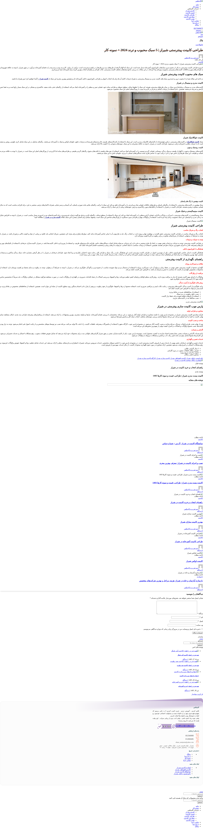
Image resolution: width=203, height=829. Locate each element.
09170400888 (189, 735)
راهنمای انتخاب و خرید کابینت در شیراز (187, 502)
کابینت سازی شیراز (163, 358)
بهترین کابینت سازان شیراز (191, 522)
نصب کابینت (190, 19)
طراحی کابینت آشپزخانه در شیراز (189, 541)
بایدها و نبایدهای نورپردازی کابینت (189, 676)
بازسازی (200, 577)
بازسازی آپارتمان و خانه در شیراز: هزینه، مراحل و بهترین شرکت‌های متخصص (171, 581)
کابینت (198, 45)
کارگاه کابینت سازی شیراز (146, 358)
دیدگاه (200, 613)
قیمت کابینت (190, 13)
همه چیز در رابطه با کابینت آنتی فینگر (188, 655)
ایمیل (200, 621)
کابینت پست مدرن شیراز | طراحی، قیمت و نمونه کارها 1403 (178, 483)
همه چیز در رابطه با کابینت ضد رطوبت (188, 665)
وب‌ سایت (199, 625)
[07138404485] (197, 739)
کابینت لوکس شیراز (194, 561)
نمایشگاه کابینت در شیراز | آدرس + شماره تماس (182, 443)
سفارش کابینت (189, 17)
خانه (201, 45)
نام (201, 617)
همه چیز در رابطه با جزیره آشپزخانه (188, 686)
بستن (201, 639)
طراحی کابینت (189, 15)
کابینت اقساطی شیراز (178, 358)
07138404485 (189, 739)
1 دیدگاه (185, 659)
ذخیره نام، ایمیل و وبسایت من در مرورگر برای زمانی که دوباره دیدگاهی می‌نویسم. (171, 629)
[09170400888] (197, 735)
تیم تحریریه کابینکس (191, 58)
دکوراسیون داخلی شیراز (194, 358)
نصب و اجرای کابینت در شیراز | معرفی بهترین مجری (181, 463)
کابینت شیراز (190, 11)
